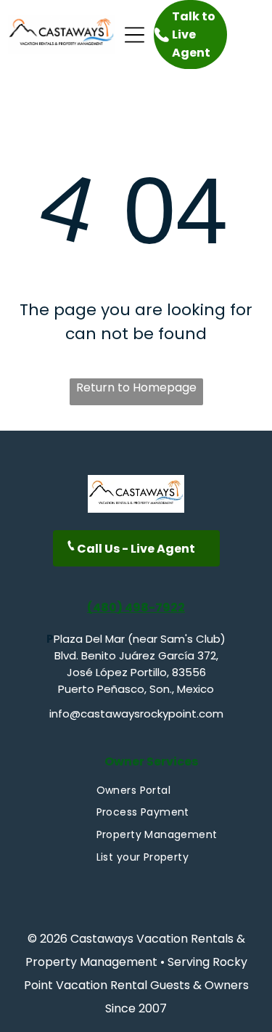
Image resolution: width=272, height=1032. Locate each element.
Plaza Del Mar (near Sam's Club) (140, 638)
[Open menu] (134, 35)
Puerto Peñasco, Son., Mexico (136, 688)
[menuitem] (133, 790)
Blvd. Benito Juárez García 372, (136, 655)
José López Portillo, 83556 (136, 672)
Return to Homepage (136, 387)
